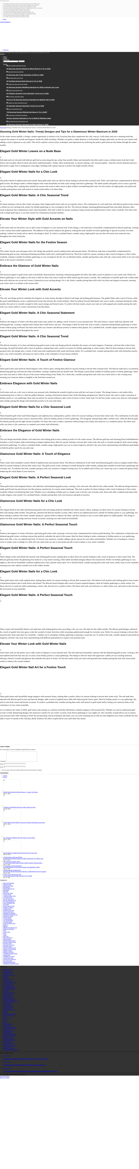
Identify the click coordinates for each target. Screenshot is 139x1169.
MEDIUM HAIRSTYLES (10, 1014)
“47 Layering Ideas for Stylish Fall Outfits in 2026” (16, 15)
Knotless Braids (7, 1004)
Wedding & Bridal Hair (9, 1048)
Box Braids (6, 976)
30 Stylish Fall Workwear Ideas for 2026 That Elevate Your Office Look (21, 3)
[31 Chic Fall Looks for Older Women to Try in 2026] (12, 874)
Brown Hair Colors (8, 979)
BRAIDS (5, 978)
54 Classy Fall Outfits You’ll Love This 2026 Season (16, 11)
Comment (3, 761)
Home (1, 127)
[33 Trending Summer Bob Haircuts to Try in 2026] (14, 78)
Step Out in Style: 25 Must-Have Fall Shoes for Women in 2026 (19, 13)
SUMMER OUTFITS (9, 1043)
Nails (4, 127)
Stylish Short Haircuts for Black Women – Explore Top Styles (20, 792)
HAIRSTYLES (7, 995)
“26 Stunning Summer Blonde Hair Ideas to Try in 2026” (26, 112)
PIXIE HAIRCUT (8, 1024)
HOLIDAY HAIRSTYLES (10, 1001)
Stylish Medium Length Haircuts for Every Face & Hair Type (20, 853)
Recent (5, 777)
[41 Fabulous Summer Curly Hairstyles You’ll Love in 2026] (14, 90)
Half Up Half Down (8, 998)
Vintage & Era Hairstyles (9, 1045)
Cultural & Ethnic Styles (9, 982)
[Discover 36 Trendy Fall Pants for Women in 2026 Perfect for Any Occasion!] (12, 870)
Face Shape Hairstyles (8, 988)
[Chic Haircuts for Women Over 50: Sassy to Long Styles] (12, 836)
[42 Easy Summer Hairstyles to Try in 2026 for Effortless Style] (16, 115)
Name (2, 764)
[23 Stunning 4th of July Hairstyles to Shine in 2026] (15, 72)
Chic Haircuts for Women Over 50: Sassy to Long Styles (19, 838)
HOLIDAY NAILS (8, 1002)
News (4, 1020)
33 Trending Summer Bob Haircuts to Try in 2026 (24, 81)
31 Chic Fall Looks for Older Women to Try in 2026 (16, 9)
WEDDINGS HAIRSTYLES (11, 1050)
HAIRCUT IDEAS (8, 994)
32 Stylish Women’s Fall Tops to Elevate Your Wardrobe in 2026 (19, 6)
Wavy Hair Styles (7, 1047)
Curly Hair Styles (7, 984)
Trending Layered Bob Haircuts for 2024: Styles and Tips (19, 807)
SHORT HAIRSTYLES (9, 1034)
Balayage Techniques (8, 969)
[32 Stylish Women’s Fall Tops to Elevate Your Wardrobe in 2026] (12, 866)
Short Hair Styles (7, 1032)
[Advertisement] (69, 35)
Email (2, 767)
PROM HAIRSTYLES (9, 1027)
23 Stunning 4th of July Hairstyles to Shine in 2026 (25, 75)
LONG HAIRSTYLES (9, 1009)
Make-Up (5, 1011)
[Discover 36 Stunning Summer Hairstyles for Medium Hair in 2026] (15, 96)
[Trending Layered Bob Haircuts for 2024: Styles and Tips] (12, 806)
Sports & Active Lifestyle (9, 1035)
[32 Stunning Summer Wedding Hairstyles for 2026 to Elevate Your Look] (16, 84)
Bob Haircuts (6, 973)
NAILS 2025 (6, 1018)
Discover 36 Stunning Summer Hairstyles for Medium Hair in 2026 (30, 100)
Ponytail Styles (7, 1025)
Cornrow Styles (7, 981)
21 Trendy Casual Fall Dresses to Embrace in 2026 (16, 16)
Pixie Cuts (5, 1022)
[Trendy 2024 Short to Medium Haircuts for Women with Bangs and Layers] (12, 821)
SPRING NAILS (7, 1037)
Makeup (5, 1012)
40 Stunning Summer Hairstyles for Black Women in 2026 (27, 124)
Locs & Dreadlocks (8, 1007)
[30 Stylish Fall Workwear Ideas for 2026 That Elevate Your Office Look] (12, 857)
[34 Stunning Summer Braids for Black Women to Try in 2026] (16, 65)
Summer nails (6, 1041)
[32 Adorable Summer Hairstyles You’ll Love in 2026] (16, 103)
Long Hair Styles (7, 1008)
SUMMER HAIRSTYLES (10, 1040)
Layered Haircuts (7, 1005)
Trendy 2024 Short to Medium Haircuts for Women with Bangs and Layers (24, 822)
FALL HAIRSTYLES (9, 989)
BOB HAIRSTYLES (8, 975)
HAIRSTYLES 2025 (8, 996)
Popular (5, 775)
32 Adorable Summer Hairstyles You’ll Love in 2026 (25, 106)
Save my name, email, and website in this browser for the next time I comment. (22, 770)
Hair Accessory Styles (8, 992)
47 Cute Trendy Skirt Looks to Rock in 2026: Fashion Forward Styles (21, 5)
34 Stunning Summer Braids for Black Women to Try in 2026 (28, 69)
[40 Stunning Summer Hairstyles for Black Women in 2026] (17, 121)
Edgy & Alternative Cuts (9, 986)
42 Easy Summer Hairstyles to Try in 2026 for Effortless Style (28, 118)
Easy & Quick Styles (8, 985)
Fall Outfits (6, 991)
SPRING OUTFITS (8, 1038)
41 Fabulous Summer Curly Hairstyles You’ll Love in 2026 (27, 93)
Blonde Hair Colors (8, 972)
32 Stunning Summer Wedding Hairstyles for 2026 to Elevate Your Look (32, 87)
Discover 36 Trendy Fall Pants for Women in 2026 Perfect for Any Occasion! (22, 8)
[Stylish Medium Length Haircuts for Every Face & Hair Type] (12, 851)
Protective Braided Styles (9, 1028)
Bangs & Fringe (7, 971)
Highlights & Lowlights (9, 999)
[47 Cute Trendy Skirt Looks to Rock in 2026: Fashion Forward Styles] (11, 861)
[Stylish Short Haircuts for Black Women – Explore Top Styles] (12, 790)
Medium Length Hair (8, 1015)
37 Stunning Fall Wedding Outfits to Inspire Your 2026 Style (18, 12)
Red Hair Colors (7, 1030)
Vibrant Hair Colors (8, 1044)
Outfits (5, 1021)
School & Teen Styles (8, 1031)
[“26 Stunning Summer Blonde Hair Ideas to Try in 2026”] (14, 109)
